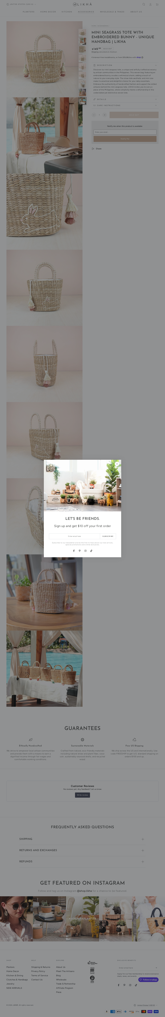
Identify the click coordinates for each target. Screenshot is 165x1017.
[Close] (117, 464)
